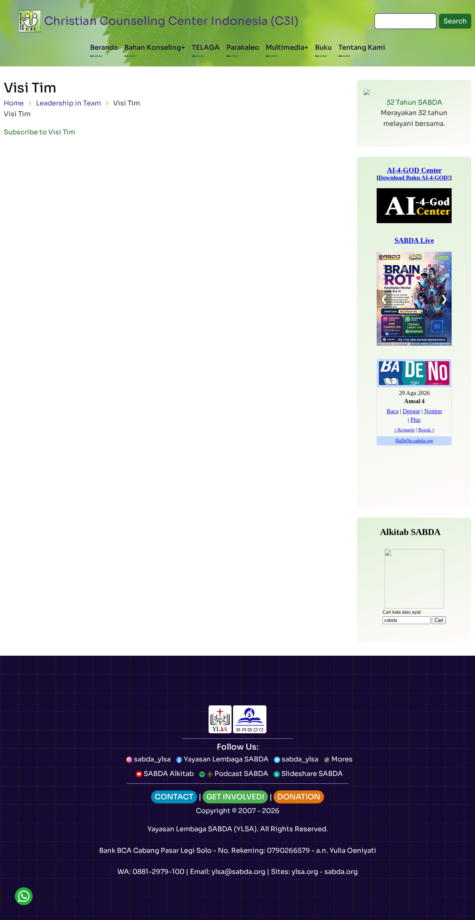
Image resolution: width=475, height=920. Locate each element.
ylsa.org (305, 872)
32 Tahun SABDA (414, 102)
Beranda (104, 47)
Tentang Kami (361, 47)
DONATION (298, 797)
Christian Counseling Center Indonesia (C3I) (171, 21)
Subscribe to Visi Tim (39, 132)
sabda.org (341, 872)
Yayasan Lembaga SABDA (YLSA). (203, 829)
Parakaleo (242, 47)
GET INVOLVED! (235, 797)
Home (14, 103)
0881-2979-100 (158, 872)
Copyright (213, 811)
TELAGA (206, 47)
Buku (323, 47)
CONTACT (174, 797)
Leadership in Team (68, 103)
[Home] (30, 21)
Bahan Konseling (152, 47)
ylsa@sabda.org (238, 872)
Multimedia (285, 47)
